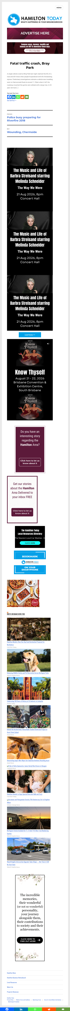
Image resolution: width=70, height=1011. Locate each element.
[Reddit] (22, 97)
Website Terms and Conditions (23, 1000)
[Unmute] (43, 418)
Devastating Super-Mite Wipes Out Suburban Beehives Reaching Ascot (28, 760)
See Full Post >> (11, 100)
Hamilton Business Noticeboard (16, 978)
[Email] (27, 97)
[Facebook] (9, 97)
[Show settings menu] (47, 418)
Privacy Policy (10, 1000)
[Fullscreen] (51, 418)
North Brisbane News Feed (16, 614)
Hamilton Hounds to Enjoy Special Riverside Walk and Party (24, 794)
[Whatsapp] (18, 97)
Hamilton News (11, 973)
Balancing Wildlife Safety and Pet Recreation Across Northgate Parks (28, 673)
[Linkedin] (14, 97)
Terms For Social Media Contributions (52, 1000)
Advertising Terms (37, 1000)
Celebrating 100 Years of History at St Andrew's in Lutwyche (25, 701)
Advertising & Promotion (13, 1002)
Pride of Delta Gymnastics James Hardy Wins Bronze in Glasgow (27, 766)
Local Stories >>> (30, 335)
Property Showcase (13, 992)
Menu (59, 8)
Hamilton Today (10, 998)
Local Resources (12, 982)
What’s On (10, 987)
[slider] (28, 418)
